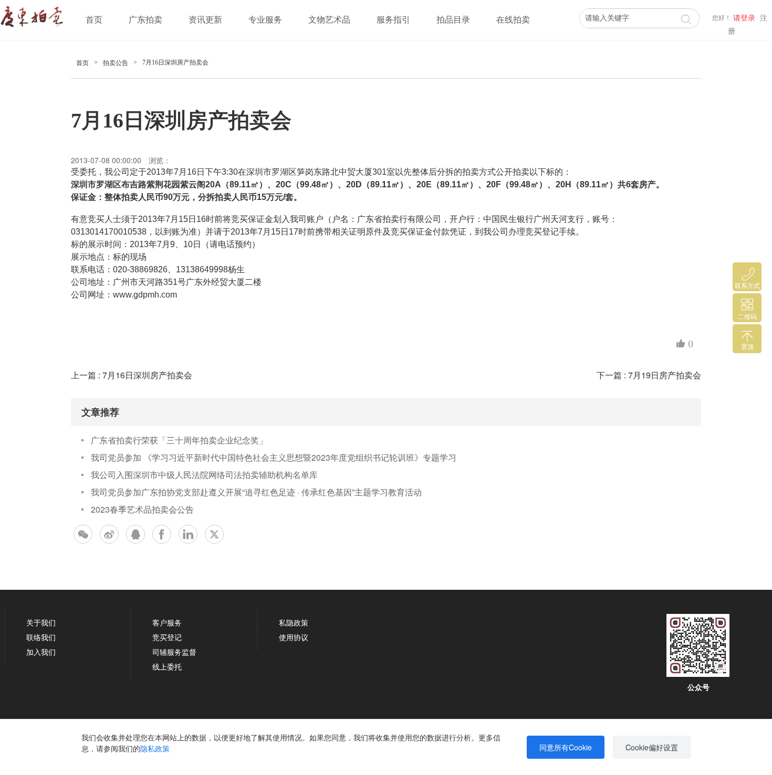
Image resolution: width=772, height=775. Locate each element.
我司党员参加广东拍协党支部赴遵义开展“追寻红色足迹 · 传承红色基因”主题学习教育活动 (256, 492)
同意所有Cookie (565, 747)
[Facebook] (161, 534)
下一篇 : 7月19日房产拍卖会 (649, 375)
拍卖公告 (115, 63)
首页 (94, 19)
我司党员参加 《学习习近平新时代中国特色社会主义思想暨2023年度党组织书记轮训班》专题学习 (273, 457)
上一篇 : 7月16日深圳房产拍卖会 (131, 375)
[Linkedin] (188, 534)
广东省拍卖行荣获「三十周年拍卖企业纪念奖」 (179, 440)
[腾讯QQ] (135, 534)
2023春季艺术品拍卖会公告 (142, 509)
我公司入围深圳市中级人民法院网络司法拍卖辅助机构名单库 (204, 475)
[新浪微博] (109, 534)
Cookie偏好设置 (651, 747)
